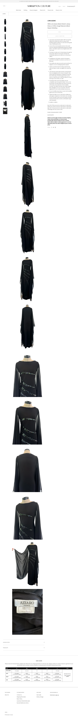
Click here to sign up (54, 695)
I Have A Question (59, 36)
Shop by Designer (33, 10)
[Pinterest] (55, 127)
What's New (18, 10)
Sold (59, 31)
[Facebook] (51, 127)
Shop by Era (42, 10)
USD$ (4, 5)
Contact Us (19, 695)
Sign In (59, 6)
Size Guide (39, 695)
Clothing (25, 10)
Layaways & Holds (6, 642)
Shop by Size (50, 10)
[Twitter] (53, 127)
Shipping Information (21, 697)
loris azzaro (52, 21)
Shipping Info (5, 647)
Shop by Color (59, 10)
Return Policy (19, 699)
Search (64, 6)
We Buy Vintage (40, 697)
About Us (7, 695)
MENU (4, 13)
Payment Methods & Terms (23, 703)
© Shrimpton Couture (9, 714)
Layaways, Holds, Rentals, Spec (23, 701)
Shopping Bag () (71, 6)
